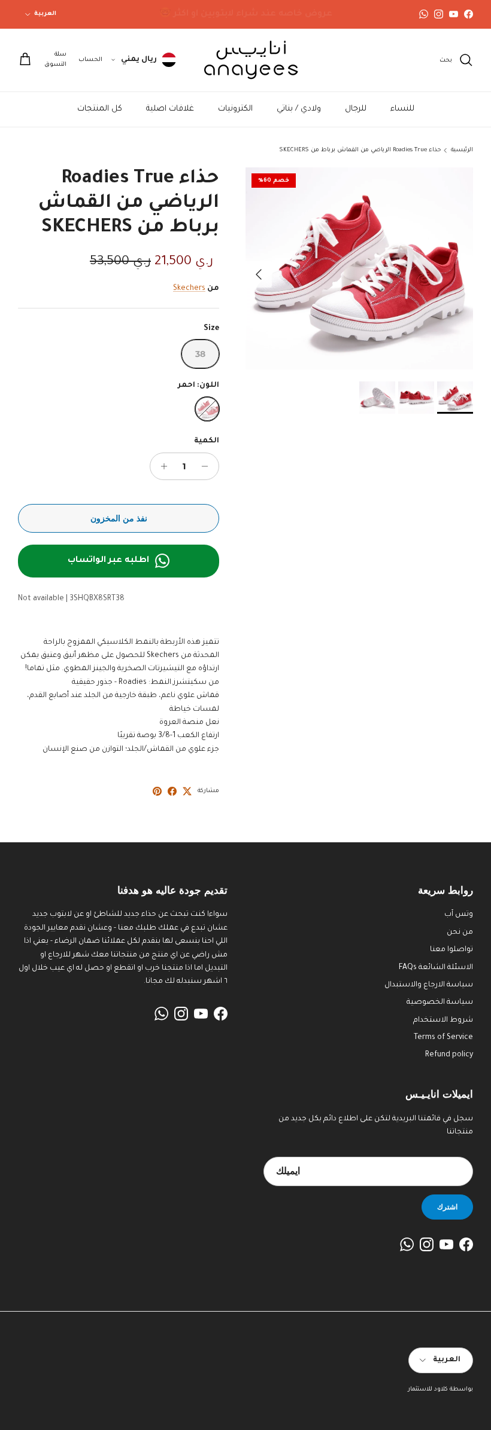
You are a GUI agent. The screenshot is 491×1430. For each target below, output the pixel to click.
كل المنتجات (99, 109)
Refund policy (449, 1055)
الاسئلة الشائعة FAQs (436, 968)
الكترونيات (235, 109)
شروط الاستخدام (443, 1020)
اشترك (447, 1206)
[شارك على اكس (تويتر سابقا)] (187, 791)
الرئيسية (462, 150)
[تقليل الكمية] (208, 466)
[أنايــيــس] (245, 60)
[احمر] (207, 409)
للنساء (402, 109)
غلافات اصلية (170, 109)
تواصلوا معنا (451, 950)
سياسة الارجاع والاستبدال (428, 985)
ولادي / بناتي (299, 109)
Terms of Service (443, 1038)
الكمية (206, 441)
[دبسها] (157, 791)
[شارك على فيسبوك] (172, 791)
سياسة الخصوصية (440, 1002)
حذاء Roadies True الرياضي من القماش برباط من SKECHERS (360, 150)
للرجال (355, 109)
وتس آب (458, 914)
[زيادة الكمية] (160, 466)
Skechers (189, 289)
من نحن (460, 932)
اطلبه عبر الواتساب (108, 561)
